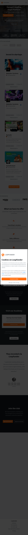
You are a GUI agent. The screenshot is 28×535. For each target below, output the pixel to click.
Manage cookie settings (14, 282)
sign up (25, 285)
